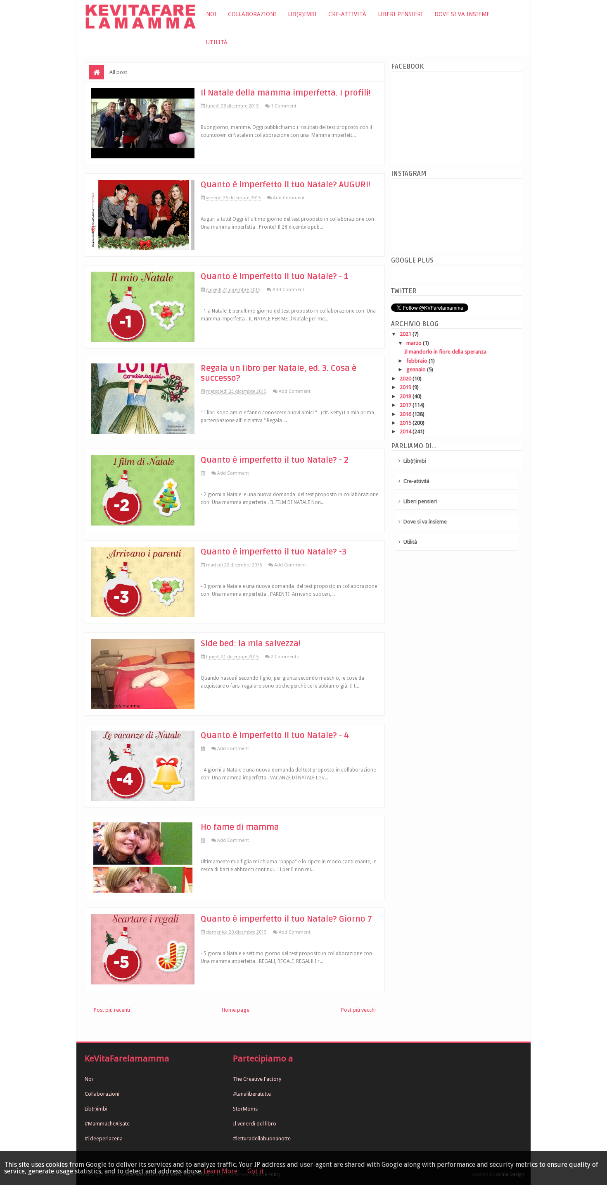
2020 (406, 378)
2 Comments (285, 656)
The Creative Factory (257, 1079)
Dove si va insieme (462, 14)
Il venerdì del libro (254, 1123)
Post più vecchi (358, 1010)
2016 (406, 414)
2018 (406, 396)
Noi (211, 14)
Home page (235, 1010)
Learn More (220, 1171)
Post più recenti (112, 1010)
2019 (406, 387)
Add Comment (289, 198)
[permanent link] (207, 473)
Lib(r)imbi (302, 14)
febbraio (417, 361)
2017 (406, 405)
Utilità (217, 42)
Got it (255, 1171)
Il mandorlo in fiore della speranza (445, 352)
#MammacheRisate (107, 1123)
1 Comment (283, 106)
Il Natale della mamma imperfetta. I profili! (286, 93)
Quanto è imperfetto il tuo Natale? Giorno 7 (286, 919)
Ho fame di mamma (240, 827)
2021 (406, 334)
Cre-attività (347, 14)
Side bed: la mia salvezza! (251, 644)
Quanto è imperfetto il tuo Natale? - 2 (275, 460)
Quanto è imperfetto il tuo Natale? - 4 (275, 736)
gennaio (416, 369)
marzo (414, 343)
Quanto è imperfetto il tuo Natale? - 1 (275, 277)
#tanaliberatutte (252, 1094)
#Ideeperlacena (104, 1138)
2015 (406, 423)
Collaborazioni (252, 14)
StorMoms (245, 1109)
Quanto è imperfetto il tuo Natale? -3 (273, 552)
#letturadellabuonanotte (262, 1138)
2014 (406, 431)
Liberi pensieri (400, 14)
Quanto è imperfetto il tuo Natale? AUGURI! (285, 185)
